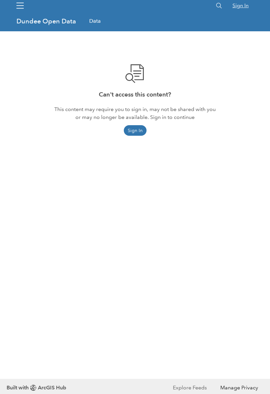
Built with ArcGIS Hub (36, 387)
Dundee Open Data (47, 21)
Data (95, 21)
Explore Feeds (190, 387)
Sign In (240, 5)
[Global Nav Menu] (20, 5)
